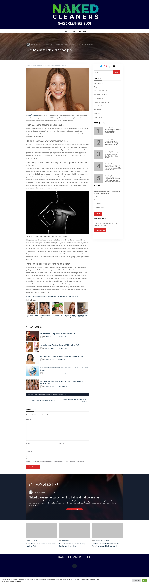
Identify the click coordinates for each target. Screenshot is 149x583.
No (97, 200)
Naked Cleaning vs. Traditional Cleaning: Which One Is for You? (59, 345)
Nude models (98, 117)
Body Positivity (98, 83)
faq (32, 394)
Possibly (98, 203)
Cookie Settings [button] (136, 580)
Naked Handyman (99, 106)
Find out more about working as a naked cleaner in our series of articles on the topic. (52, 296)
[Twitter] (101, 66)
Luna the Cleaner (50, 336)
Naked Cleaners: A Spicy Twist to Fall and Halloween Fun (57, 334)
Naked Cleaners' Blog (74, 23)
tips (65, 394)
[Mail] (114, 66)
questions (59, 394)
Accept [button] (144, 580)
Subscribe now (100, 230)
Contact (73, 31)
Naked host (97, 109)
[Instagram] (105, 66)
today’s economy (33, 115)
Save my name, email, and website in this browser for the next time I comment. (55, 461)
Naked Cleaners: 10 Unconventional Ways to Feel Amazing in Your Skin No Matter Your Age (113, 179)
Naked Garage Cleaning (101, 102)
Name (28, 443)
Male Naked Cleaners (73, 45)
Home (65, 31)
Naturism (97, 113)
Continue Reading (74, 509)
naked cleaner (39, 394)
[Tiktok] (110, 66)
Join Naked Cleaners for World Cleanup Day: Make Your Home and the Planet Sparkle (113, 167)
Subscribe (82, 31)
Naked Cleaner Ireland (86, 45)
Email (61, 443)
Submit (98, 213)
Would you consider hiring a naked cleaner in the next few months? (107, 192)
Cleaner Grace (37, 45)
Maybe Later (100, 207)
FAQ (66, 45)
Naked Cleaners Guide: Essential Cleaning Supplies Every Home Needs (61, 356)
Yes (97, 196)
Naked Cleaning (60, 45)
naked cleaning (50, 394)
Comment (30, 419)
